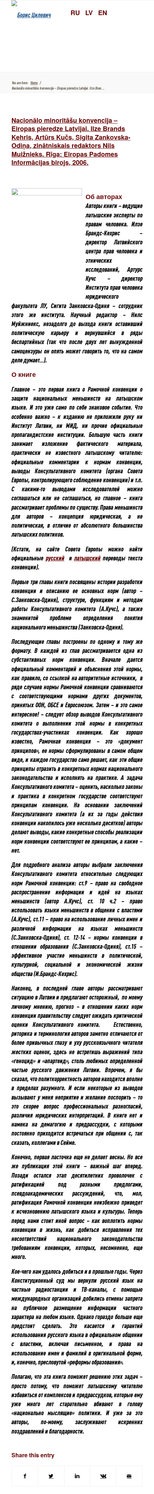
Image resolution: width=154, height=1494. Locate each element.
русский (55, 558)
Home (34, 82)
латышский (87, 558)
